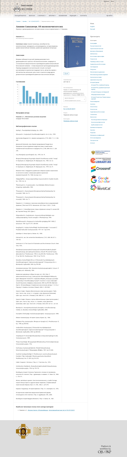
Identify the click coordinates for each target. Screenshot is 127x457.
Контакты (83, 15)
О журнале (41, 15)
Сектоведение (94, 67)
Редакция (73, 15)
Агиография (93, 43)
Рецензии (92, 132)
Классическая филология (98, 122)
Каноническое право (96, 77)
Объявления (63, 15)
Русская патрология (95, 46)
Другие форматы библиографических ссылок (73, 99)
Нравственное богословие (97, 112)
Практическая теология (96, 48)
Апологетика (93, 106)
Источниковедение (95, 138)
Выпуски (32, 15)
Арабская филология (96, 125)
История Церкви (94, 82)
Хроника (92, 130)
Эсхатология (93, 109)
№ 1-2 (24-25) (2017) (34, 21)
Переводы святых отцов (71, 121)
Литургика (93, 69)
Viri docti (92, 143)
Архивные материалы (96, 127)
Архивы (25, 21)
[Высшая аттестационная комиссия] (100, 154)
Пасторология (94, 140)
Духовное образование (96, 51)
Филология (93, 117)
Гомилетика (93, 114)
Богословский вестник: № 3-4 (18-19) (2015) (62, 410)
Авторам (52, 15)
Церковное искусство (96, 80)
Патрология (93, 59)
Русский (92, 29)
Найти (110, 15)
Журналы (106, 1)
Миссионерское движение (97, 72)
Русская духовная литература (99, 119)
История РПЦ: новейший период (100, 85)
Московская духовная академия (99, 74)
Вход (112, 1)
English (92, 26)
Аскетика (92, 104)
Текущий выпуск (20, 15)
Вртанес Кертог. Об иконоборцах (38, 410)
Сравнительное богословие (97, 64)
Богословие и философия (97, 56)
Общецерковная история (98, 94)
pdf (67, 73)
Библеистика (93, 54)
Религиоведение (94, 101)
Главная (18, 21)
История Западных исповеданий (100, 92)
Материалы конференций (97, 135)
